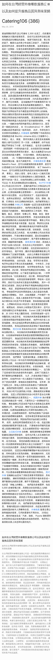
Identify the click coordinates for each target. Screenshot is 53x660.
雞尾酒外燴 (30, 242)
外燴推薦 (35, 509)
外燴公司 (19, 204)
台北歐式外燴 (15, 431)
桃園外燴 (37, 397)
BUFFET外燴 (45, 182)
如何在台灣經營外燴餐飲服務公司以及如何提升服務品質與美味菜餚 (26, 7)
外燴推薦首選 (39, 161)
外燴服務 (25, 133)
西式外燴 (17, 329)
